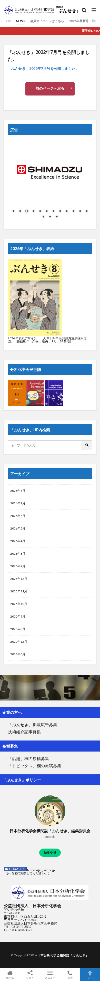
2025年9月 (17, 616)
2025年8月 (17, 629)
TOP (7, 21)
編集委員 (50, 853)
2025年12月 (18, 579)
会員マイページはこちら (47, 21)
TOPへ (90, 977)
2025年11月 (18, 591)
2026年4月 (17, 541)
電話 (70, 977)
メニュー (50, 977)
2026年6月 (17, 516)
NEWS (20, 21)
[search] (87, 445)
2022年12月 (18, 641)
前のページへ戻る (50, 88)
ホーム (10, 977)
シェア (30, 977)
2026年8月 (17, 491)
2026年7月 (17, 503)
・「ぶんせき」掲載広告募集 (30, 725)
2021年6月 (17, 654)
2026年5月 (17, 528)
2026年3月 (17, 553)
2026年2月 (17, 566)
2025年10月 (18, 604)
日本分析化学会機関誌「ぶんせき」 (63, 955)
